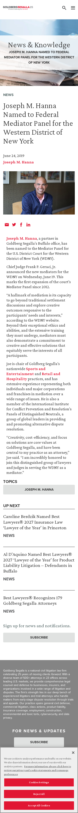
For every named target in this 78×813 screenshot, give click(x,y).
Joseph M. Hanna (18, 162)
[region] (39, 780)
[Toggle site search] (64, 8)
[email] (7, 225)
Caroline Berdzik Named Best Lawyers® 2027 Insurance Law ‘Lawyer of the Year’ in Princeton (34, 522)
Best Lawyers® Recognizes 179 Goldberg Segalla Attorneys (32, 600)
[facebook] (21, 225)
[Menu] (71, 8)
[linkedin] (28, 225)
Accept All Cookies (39, 805)
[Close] (73, 752)
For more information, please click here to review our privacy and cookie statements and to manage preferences (37, 770)
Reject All (38, 793)
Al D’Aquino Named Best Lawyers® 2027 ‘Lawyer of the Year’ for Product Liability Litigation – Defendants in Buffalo (38, 562)
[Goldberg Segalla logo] (18, 8)
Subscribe (39, 637)
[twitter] (14, 225)
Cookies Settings (39, 782)
